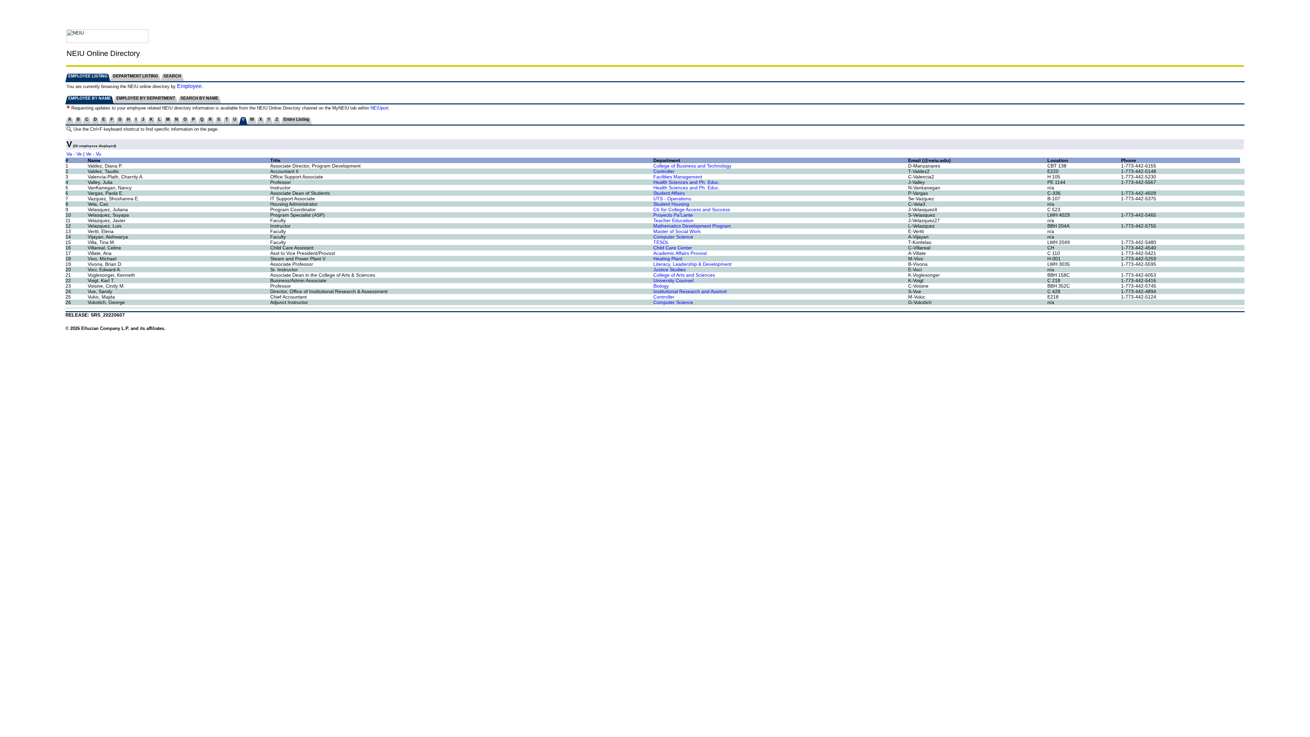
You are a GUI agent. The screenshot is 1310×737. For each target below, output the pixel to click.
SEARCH (172, 76)
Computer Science (673, 237)
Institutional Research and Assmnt (690, 291)
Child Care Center (672, 247)
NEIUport (379, 108)
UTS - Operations (672, 198)
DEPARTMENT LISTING (135, 76)
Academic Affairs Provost (680, 253)
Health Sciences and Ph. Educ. (686, 182)
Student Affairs (669, 193)
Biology (661, 286)
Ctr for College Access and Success (691, 209)
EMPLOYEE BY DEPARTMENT (145, 98)
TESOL (661, 242)
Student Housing (671, 204)
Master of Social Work (677, 231)
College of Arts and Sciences (684, 275)
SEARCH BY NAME (199, 98)
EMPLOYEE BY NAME (89, 98)
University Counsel (673, 280)
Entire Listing (296, 119)
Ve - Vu (93, 154)
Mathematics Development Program (692, 226)
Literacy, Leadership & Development (692, 264)
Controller (663, 171)
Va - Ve (74, 154)
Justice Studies (669, 269)
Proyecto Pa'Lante (673, 215)
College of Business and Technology (692, 166)
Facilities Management (677, 176)
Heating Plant (667, 258)
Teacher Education (673, 220)
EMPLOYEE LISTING (87, 76)
